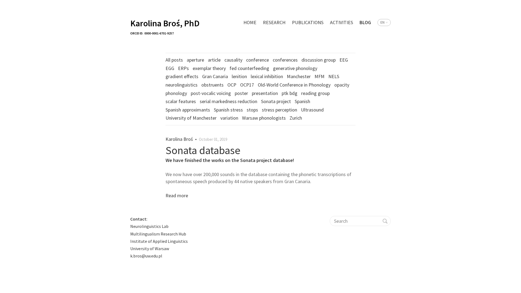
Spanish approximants (188, 110)
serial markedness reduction (228, 101)
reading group (315, 93)
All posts (174, 60)
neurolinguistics (182, 85)
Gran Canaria (215, 76)
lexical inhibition (267, 76)
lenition (239, 76)
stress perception (279, 110)
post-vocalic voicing (211, 93)
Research (274, 22)
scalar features (181, 101)
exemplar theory (209, 68)
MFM (319, 76)
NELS (333, 76)
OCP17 (247, 85)
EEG (343, 60)
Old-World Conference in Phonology (294, 85)
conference (257, 60)
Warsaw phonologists (264, 118)
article (214, 60)
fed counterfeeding (249, 68)
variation (229, 118)
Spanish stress (228, 110)
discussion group (318, 60)
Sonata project (276, 101)
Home (249, 22)
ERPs (183, 68)
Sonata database (203, 150)
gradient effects (182, 76)
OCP (231, 85)
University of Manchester (191, 118)
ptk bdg (289, 93)
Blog (365, 22)
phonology (176, 93)
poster (241, 93)
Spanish (302, 101)
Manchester (299, 76)
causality (233, 60)
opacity (341, 85)
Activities (341, 22)
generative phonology (295, 68)
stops (252, 110)
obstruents (212, 85)
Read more (177, 195)
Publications (307, 22)
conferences (285, 60)
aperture (195, 60)
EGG (170, 68)
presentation (265, 93)
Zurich (296, 118)
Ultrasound (312, 110)
